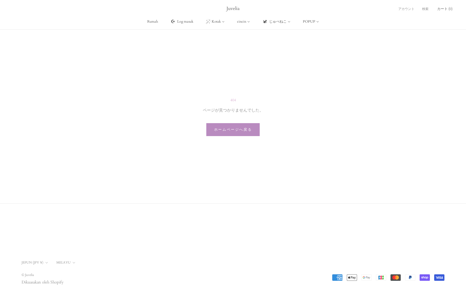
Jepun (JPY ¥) (32, 262)
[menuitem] (153, 21)
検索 (425, 9)
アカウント (406, 9)
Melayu (63, 262)
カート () (445, 8)
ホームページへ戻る (233, 129)
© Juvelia (28, 275)
